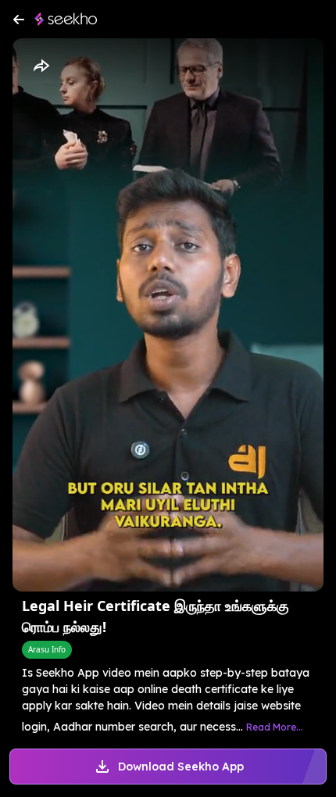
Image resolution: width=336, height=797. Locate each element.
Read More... (274, 727)
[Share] (40, 66)
